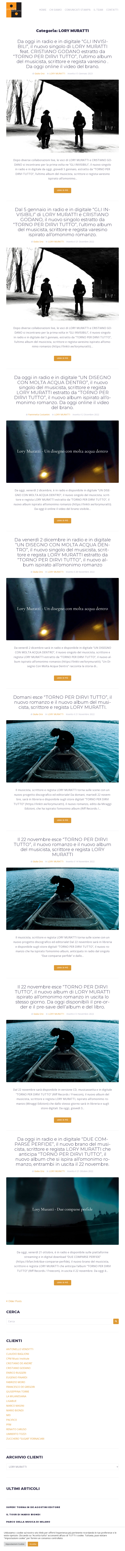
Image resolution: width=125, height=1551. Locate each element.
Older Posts (14, 1301)
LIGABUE (11, 1401)
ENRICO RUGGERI (16, 1372)
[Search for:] (59, 1321)
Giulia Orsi (40, 73)
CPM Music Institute (17, 1358)
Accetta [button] (33, 1544)
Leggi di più (62, 190)
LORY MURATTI (57, 73)
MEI (8, 1415)
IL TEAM (98, 10)
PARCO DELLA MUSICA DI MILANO (28, 1521)
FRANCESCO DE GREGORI (20, 1387)
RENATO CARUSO (16, 1429)
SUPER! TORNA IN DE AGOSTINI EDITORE (33, 1507)
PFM (8, 1424)
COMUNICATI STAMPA (78, 10)
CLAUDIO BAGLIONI (17, 1354)
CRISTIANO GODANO (18, 1368)
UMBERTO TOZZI (16, 1434)
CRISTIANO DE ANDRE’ (19, 1363)
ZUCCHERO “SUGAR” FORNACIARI (25, 1438)
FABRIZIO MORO (15, 1382)
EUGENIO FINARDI (16, 1377)
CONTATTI (112, 10)
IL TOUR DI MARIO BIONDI (23, 1514)
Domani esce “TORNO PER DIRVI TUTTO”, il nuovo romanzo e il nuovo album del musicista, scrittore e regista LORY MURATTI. (62, 702)
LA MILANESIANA (16, 1396)
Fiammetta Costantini (39, 414)
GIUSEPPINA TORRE (17, 1391)
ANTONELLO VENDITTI (19, 1349)
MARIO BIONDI (15, 1410)
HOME (42, 10)
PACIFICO (11, 1420)
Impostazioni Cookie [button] (15, 1544)
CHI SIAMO (55, 10)
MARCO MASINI (15, 1405)
